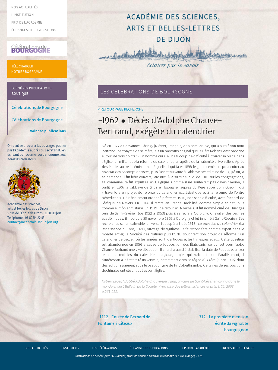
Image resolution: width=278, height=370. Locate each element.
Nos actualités (37, 348)
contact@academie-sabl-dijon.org (32, 222)
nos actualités (24, 7)
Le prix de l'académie (195, 348)
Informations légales (238, 348)
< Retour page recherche (120, 109)
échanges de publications (33, 30)
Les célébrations (104, 348)
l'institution (22, 14)
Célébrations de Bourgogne (37, 107)
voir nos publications (48, 131)
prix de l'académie (26, 22)
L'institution (70, 348)
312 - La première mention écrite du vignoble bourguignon (223, 323)
